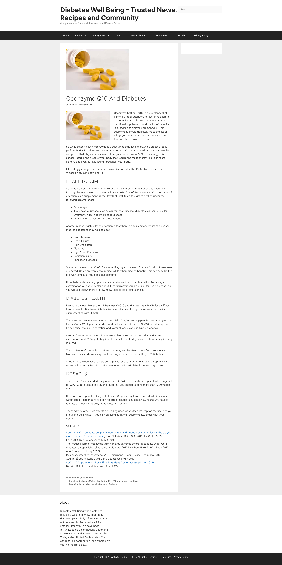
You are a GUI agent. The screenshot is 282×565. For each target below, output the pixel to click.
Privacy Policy (201, 35)
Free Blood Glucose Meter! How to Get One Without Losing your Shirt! (103, 481)
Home (66, 35)
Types (118, 35)
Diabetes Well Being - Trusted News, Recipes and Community (118, 14)
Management (99, 35)
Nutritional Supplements (81, 477)
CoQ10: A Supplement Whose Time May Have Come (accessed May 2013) (110, 462)
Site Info (180, 35)
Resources (161, 35)
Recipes (79, 35)
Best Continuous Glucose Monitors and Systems (93, 484)
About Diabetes (139, 35)
